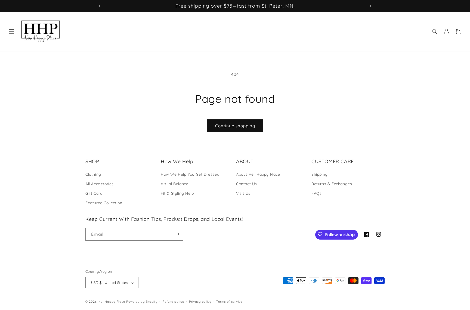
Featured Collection (103, 202)
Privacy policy (200, 301)
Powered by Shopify (141, 302)
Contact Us (246, 183)
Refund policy (173, 301)
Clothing (93, 174)
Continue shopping (235, 125)
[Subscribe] (177, 234)
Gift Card (93, 193)
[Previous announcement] (100, 6)
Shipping (319, 174)
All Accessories (99, 183)
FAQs (316, 193)
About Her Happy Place (258, 174)
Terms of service (229, 301)
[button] (11, 32)
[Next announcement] (370, 6)
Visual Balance (174, 183)
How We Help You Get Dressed (190, 174)
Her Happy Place (111, 302)
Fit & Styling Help (177, 193)
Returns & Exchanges (331, 183)
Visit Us (243, 193)
